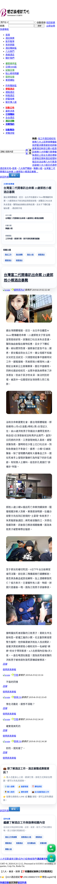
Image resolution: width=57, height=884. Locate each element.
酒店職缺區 (11, 48)
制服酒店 (10, 95)
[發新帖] (14, 177)
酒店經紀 (49, 138)
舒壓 (36, 145)
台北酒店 (47, 155)
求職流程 (10, 133)
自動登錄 (41, 22)
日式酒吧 (52, 165)
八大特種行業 (45, 152)
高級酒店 (10, 55)
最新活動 (13, 859)
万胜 (16, 675)
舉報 (14, 669)
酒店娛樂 (10, 38)
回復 (5, 664)
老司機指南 (31, 843)
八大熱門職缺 (25, 168)
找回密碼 (50, 22)
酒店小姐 (30, 255)
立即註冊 (50, 26)
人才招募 (4, 859)
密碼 (2, 26)
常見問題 (10, 45)
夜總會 (46, 145)
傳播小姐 (8, 849)
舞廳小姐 (37, 168)
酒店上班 (38, 155)
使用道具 (7, 669)
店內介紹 (23, 859)
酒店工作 (8, 255)
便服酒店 (41, 255)
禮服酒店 (8, 260)
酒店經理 (50, 158)
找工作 (41, 138)
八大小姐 (43, 165)
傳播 (52, 142)
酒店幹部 (41, 148)
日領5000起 (11, 67)
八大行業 (50, 162)
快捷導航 (4, 29)
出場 (43, 162)
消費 (41, 145)
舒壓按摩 (43, 843)
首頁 (8, 35)
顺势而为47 (19, 290)
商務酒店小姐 (26, 837)
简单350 (18, 697)
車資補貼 (10, 80)
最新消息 (10, 111)
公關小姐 (50, 148)
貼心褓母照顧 (12, 73)
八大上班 (41, 142)
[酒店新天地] (28, 13)
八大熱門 (10, 51)
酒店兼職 (19, 255)
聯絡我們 (32, 859)
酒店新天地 (5, 168)
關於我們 (10, 58)
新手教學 (10, 41)
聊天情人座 (11, 102)
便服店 (37, 158)
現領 (48, 142)
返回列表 (4, 177)
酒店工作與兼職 (11, 837)
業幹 (43, 158)
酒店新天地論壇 (45, 859)
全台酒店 (10, 117)
